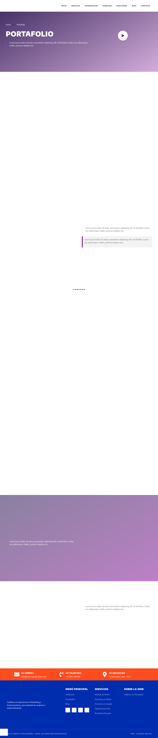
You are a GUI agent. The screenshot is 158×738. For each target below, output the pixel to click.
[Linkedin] (80, 710)
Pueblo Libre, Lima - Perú (120, 676)
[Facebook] (67, 710)
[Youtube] (87, 710)
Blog (134, 6)
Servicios (75, 6)
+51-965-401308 (73, 676)
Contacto (145, 6)
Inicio (64, 6)
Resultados (121, 6)
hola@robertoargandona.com (33, 676)
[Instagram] (74, 710)
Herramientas (91, 6)
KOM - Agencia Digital (141, 734)
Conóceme (107, 6)
